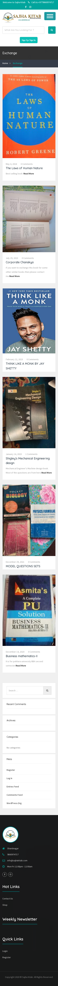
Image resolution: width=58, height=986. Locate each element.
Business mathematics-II (22, 656)
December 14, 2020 (15, 651)
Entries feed (13, 786)
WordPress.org (14, 803)
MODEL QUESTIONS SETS (23, 566)
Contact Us (7, 898)
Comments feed (15, 794)
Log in (9, 778)
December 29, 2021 (15, 561)
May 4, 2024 (11, 163)
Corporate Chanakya (20, 262)
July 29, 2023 (12, 258)
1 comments (31, 454)
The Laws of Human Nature (24, 168)
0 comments (28, 258)
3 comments (27, 163)
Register (11, 769)
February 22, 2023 (14, 359)
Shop (4, 904)
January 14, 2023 (14, 454)
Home (5, 63)
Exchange (17, 63)
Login (5, 951)
